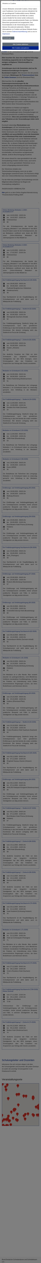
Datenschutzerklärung (19, 31)
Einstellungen (7, 38)
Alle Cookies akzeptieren (20, 48)
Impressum (6, 34)
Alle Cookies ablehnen (20, 44)
